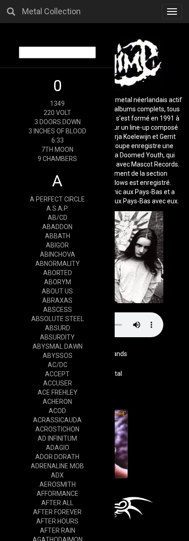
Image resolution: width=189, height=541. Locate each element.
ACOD (57, 410)
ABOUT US (57, 291)
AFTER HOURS (57, 521)
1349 (57, 103)
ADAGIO (57, 447)
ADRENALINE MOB (57, 466)
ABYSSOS (57, 355)
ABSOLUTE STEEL (57, 318)
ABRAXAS (57, 300)
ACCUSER (57, 383)
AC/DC (57, 364)
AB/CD (57, 217)
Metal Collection (51, 11)
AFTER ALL (57, 502)
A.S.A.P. (57, 208)
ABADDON (57, 226)
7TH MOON (57, 149)
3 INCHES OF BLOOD (57, 131)
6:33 (57, 140)
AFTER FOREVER (57, 512)
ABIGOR (57, 245)
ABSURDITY (57, 337)
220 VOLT (57, 112)
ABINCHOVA (57, 254)
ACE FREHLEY (58, 392)
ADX (57, 475)
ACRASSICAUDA (57, 420)
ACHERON (57, 401)
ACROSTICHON (57, 429)
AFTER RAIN (57, 530)
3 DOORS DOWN (57, 122)
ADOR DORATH (57, 456)
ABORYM (57, 282)
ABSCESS (57, 309)
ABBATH (57, 236)
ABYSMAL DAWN (58, 346)
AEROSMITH (57, 484)
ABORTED (57, 272)
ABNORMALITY (57, 263)
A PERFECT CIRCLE (57, 199)
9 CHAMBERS (57, 158)
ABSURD (57, 328)
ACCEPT (57, 374)
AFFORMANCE (57, 493)
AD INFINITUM (57, 438)
